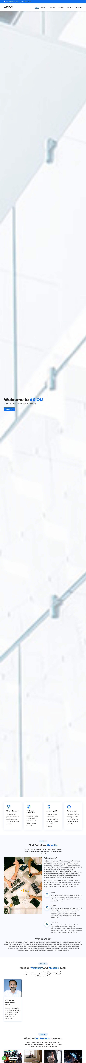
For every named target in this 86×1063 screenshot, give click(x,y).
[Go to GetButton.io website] (4, 1061)
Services (61, 7)
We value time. (72, 811)
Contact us (78, 7)
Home (37, 7)
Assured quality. (52, 811)
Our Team (53, 7)
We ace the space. (12, 811)
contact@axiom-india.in (11, 2)
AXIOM (8, 7)
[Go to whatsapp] (4, 1058)
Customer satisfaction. (31, 812)
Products (69, 7)
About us (44, 7)
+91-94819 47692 (26, 2)
